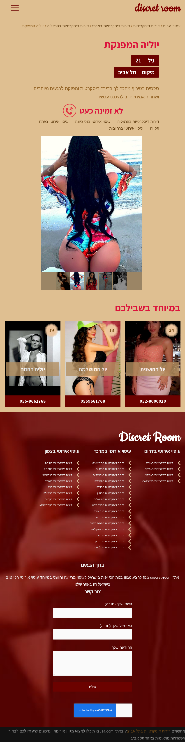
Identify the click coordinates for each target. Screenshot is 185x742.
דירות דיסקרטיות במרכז (111, 26)
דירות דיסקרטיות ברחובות (109, 535)
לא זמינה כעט (101, 110)
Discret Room (149, 437)
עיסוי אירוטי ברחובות (126, 128)
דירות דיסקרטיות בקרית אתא (55, 505)
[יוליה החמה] (32, 358)
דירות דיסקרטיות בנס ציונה (109, 511)
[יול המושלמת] (92, 358)
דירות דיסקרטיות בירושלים (109, 499)
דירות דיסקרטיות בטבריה (58, 469)
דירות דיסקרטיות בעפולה (58, 493)
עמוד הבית (171, 26)
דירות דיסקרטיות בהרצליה (68, 26)
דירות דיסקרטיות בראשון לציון (107, 529)
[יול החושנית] (152, 358)
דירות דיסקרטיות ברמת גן (109, 541)
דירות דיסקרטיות (146, 26)
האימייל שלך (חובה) (116, 626)
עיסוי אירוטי (29, 577)
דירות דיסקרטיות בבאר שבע (157, 481)
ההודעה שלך (122, 647)
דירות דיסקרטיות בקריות (58, 499)
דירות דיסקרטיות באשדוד (159, 469)
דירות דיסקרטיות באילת (159, 463)
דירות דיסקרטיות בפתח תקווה (107, 523)
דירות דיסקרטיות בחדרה (110, 487)
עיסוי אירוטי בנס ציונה (93, 121)
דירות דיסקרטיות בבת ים (110, 469)
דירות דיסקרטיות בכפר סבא (108, 505)
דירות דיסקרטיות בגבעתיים (108, 475)
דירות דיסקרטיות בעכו (59, 487)
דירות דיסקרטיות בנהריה (58, 481)
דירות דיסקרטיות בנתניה (110, 517)
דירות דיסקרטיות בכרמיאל (57, 475)
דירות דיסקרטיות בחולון (110, 493)
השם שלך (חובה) (118, 604)
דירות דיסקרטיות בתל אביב (108, 547)
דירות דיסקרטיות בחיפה (58, 463)
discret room (157, 8)
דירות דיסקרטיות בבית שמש (108, 463)
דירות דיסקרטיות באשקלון (158, 475)
